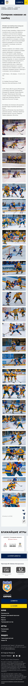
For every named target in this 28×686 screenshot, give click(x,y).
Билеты (20, 2)
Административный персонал (10, 615)
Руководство (5, 613)
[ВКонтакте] (23, 511)
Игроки (3, 617)
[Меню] (2, 2)
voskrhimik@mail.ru (10, 649)
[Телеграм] (24, 515)
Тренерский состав (7, 622)
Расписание (5, 629)
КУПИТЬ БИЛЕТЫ (14, 556)
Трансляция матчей (7, 638)
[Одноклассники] (24, 519)
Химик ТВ (4, 640)
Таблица (3, 631)
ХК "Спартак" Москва (7, 653)
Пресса (3, 620)
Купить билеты (13, 539)
